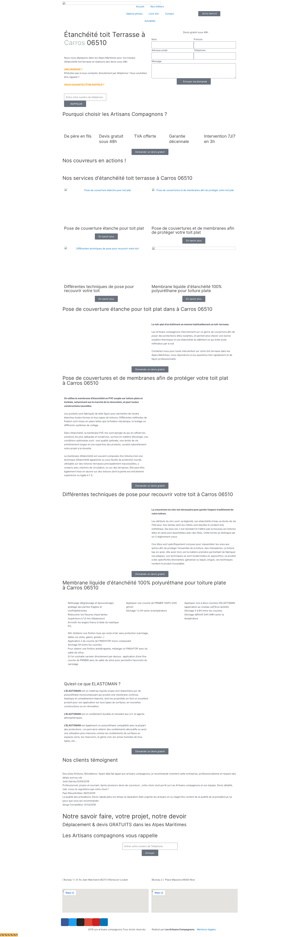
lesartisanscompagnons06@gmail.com (151, 869)
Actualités (150, 20)
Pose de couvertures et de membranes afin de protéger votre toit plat (193, 230)
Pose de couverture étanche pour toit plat (104, 228)
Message (157, 61)
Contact (169, 13)
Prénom (198, 39)
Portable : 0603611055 (169, 862)
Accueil (140, 6)
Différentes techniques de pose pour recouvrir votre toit (99, 288)
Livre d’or (154, 13)
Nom (154, 39)
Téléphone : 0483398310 (136, 862)
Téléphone (200, 50)
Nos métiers (157, 6)
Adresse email (159, 50)
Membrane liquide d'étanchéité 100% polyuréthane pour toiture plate (187, 288)
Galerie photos (134, 13)
